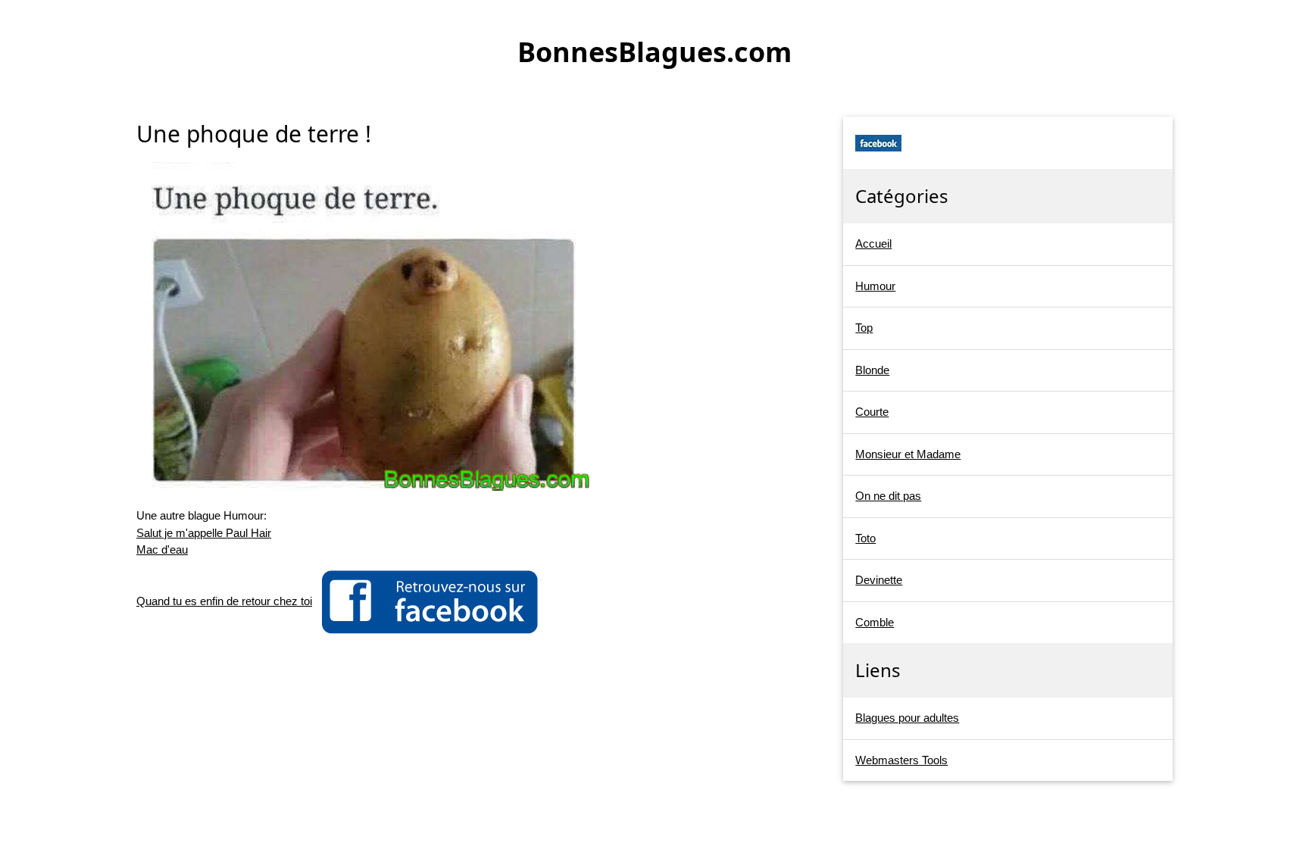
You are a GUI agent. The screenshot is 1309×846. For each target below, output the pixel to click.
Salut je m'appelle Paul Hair (203, 532)
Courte (872, 411)
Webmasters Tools (901, 760)
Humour (875, 285)
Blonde (872, 370)
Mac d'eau (162, 549)
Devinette (878, 579)
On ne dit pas (888, 495)
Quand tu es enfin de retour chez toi (224, 601)
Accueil (873, 243)
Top (864, 327)
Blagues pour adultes (907, 717)
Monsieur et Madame (908, 454)
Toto (865, 538)
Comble (874, 622)
